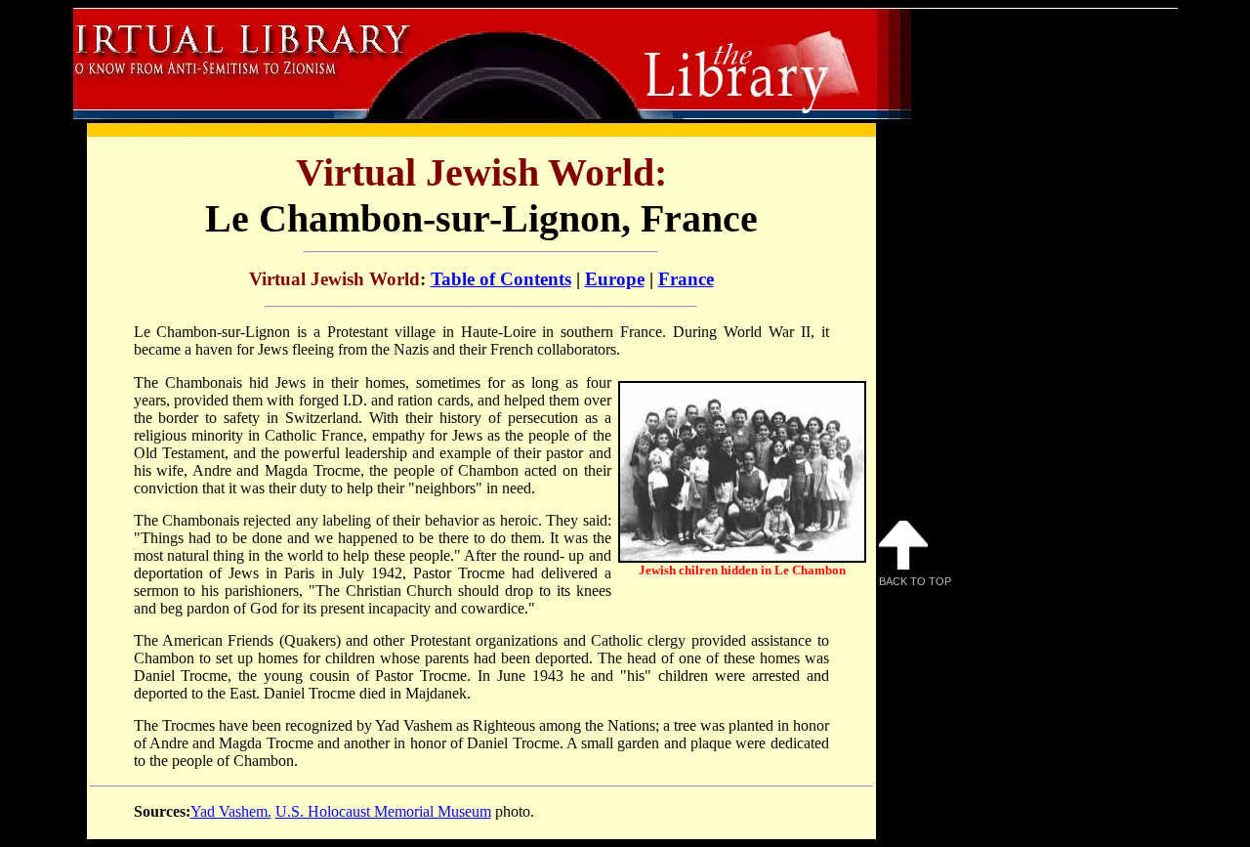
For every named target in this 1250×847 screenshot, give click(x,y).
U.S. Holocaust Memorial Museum (383, 811)
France (686, 279)
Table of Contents (501, 279)
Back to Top (915, 581)
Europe (615, 279)
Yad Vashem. (230, 811)
